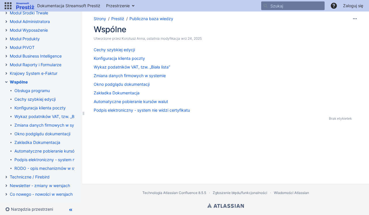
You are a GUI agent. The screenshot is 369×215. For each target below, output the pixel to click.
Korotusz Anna (133, 38)
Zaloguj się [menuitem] (353, 5)
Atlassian (225, 205)
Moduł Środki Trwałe (29, 12)
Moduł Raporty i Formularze (35, 64)
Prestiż (117, 18)
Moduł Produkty (25, 38)
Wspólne (19, 81)
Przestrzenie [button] (118, 5)
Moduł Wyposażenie (29, 30)
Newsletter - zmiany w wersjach (40, 185)
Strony (100, 18)
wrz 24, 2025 (191, 38)
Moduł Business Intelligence (36, 56)
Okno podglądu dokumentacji (42, 133)
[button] (8, 6)
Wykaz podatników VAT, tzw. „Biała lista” (52, 116)
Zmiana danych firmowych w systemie (50, 125)
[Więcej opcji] (354, 18)
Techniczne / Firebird (30, 176)
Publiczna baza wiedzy (151, 18)
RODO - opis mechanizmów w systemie (51, 168)
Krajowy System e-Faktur (33, 73)
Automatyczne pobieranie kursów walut (51, 151)
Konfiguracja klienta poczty (40, 107)
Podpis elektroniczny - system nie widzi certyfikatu (62, 159)
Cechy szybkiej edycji (35, 99)
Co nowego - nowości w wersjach (41, 194)
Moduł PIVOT (22, 47)
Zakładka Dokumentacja (37, 142)
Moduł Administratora (30, 21)
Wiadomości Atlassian (291, 193)
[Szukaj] (265, 5)
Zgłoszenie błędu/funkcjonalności (240, 193)
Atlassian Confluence (180, 193)
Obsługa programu (32, 90)
